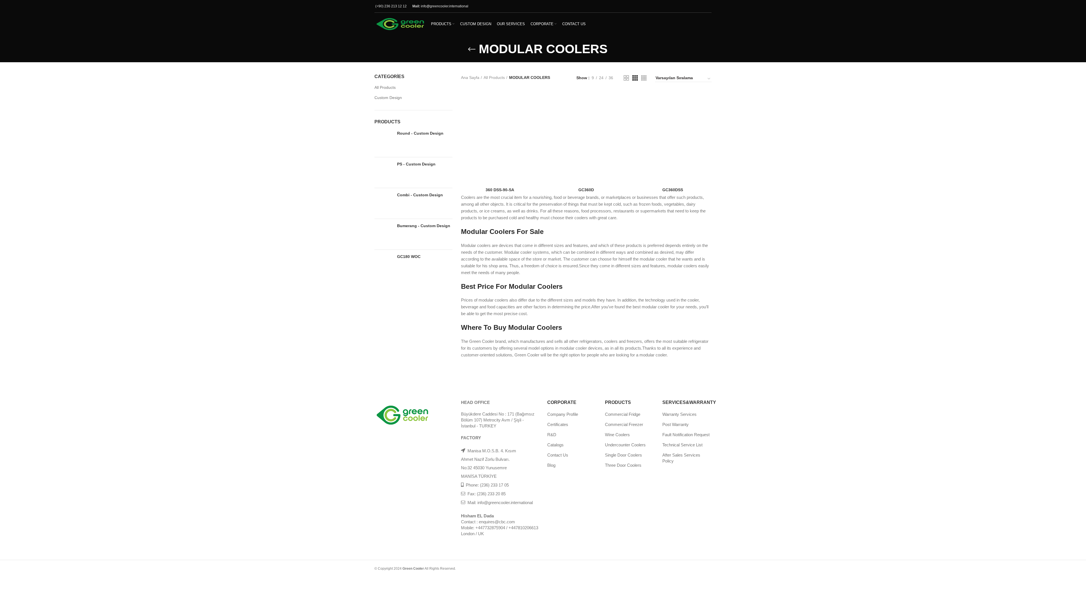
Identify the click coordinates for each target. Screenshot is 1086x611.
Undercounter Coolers (625, 444)
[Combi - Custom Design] (383, 203)
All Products (385, 87)
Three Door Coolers (623, 465)
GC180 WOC (409, 256)
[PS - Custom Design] (383, 173)
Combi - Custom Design (420, 195)
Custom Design (388, 97)
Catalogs (555, 444)
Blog (551, 465)
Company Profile (562, 414)
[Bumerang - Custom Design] (383, 234)
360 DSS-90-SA (500, 190)
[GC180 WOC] (383, 265)
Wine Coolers (617, 434)
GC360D (586, 190)
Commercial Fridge (622, 414)
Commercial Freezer (624, 424)
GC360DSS (672, 190)
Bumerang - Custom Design (423, 225)
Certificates (557, 424)
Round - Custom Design (420, 133)
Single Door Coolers (623, 455)
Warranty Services (679, 414)
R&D (551, 434)
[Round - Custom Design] (383, 142)
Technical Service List (682, 444)
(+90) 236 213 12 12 (391, 6)
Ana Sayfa (470, 77)
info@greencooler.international (444, 6)
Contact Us (557, 455)
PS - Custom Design (416, 164)
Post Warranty (675, 424)
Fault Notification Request (686, 434)
